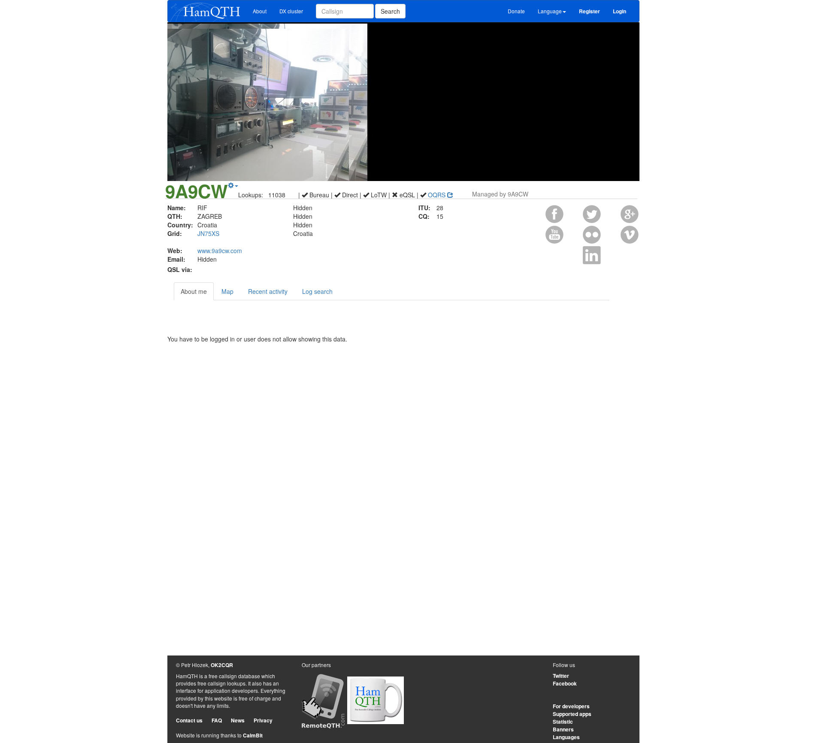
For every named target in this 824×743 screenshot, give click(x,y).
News (238, 720)
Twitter (561, 676)
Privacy (263, 720)
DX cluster (291, 11)
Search (390, 11)
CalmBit (253, 735)
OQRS (437, 194)
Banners (563, 729)
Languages (566, 737)
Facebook (565, 683)
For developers (571, 706)
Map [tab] (227, 291)
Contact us (189, 720)
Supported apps (572, 714)
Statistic (563, 721)
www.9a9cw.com (219, 250)
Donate (516, 11)
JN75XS (208, 233)
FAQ (217, 720)
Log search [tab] (317, 291)
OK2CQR (222, 665)
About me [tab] (194, 291)
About (260, 11)
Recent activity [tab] (268, 291)
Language (550, 11)
